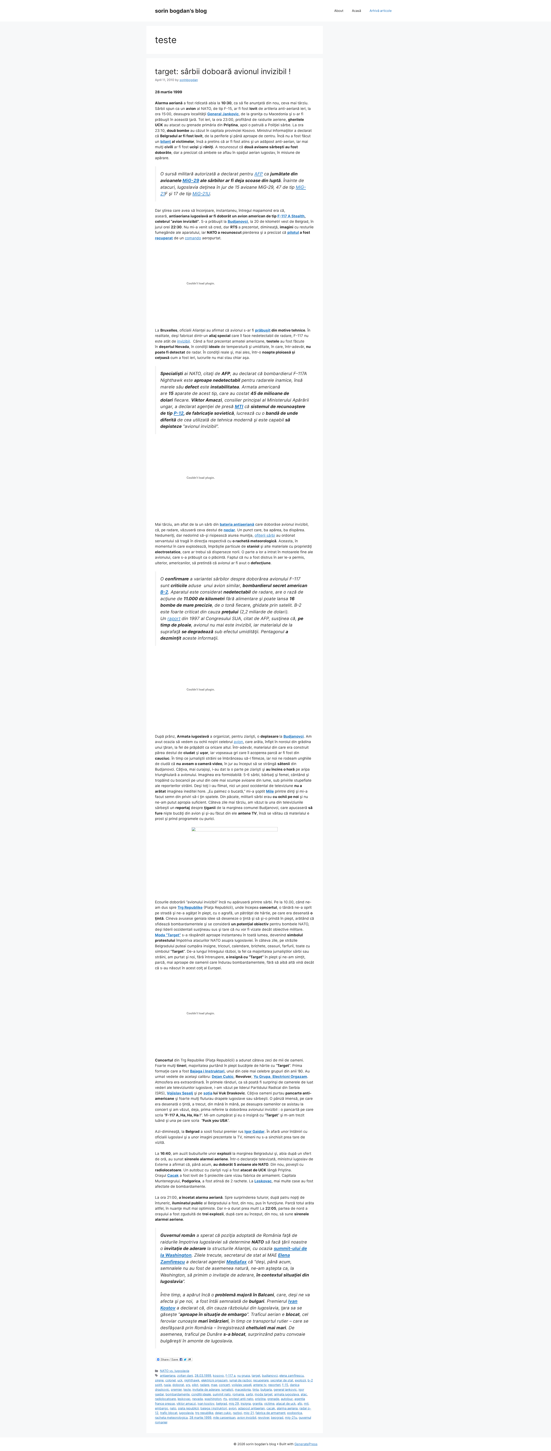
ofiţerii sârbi (265, 535)
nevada (197, 1399)
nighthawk (192, 1380)
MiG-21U (201, 193)
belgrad (221, 1403)
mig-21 (249, 1413)
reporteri (274, 1385)
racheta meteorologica (171, 1417)
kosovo (218, 1375)
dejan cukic (223, 1413)
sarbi (249, 1394)
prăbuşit (263, 330)
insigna (246, 1403)
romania (238, 1394)
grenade (273, 1399)
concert (224, 1385)
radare (204, 1385)
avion (238, 742)
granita (257, 1403)
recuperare (261, 1380)
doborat (178, 1385)
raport (173, 618)
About (338, 11)
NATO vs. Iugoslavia (174, 1371)
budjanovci (270, 1375)
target (256, 1375)
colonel (170, 1380)
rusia (167, 1385)
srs (188, 1385)
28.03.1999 (203, 1375)
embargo (161, 1408)
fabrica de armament (270, 1413)
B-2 (164, 592)
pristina (260, 1399)
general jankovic (285, 1389)
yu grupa (243, 1375)
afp (299, 1403)
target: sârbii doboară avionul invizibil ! (223, 71)
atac (304, 1394)
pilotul (293, 232)
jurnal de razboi (240, 1380)
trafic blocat (168, 1413)
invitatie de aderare (206, 1389)
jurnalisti (227, 1389)
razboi (237, 1413)
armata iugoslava (286, 1394)
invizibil (183, 341)
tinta (255, 1389)
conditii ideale (201, 1394)
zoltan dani (185, 1375)
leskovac (184, 1399)
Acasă (356, 11)
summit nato (222, 1394)
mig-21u (291, 1417)
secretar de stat (281, 1380)
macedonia (243, 1389)
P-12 (179, 413)
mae (214, 1385)
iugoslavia (186, 1413)
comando (193, 238)
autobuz (287, 1399)
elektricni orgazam (214, 1380)
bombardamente (178, 1394)
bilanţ (165, 141)
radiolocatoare (165, 1399)
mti (306, 1403)
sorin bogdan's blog (181, 11)
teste (187, 1389)
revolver (263, 1417)
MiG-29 (191, 180)
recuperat (164, 238)
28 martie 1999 (200, 1417)
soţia (207, 1093)
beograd (277, 1417)
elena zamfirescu (291, 1375)
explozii (300, 1380)
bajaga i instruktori (213, 1408)
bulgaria (266, 1389)
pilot (195, 1385)
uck (180, 1380)
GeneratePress (305, 1444)
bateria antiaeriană (237, 524)
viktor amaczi (186, 1403)
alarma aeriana (287, 1408)
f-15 (285, 1385)
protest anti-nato (241, 1399)
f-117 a (230, 1375)
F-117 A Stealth (291, 216)
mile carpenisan (224, 1417)
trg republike (204, 1413)
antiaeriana (167, 1375)
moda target (263, 1394)
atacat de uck (286, 1403)
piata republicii (188, 1408)
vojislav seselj (241, 1385)
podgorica (294, 1413)
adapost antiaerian (251, 1408)
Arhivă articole (381, 11)
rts (225, 1399)
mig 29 (234, 1403)
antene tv (259, 1385)
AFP (258, 173)
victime (269, 1403)
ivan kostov (206, 1403)
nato (173, 1408)
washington (212, 1399)
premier (176, 1389)
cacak (270, 1408)
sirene (159, 1380)
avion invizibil (246, 1417)
